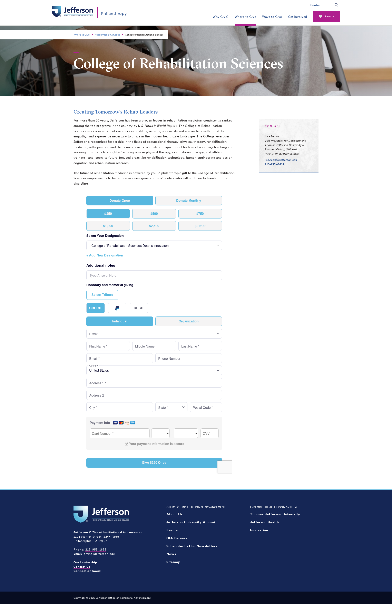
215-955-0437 (274, 164)
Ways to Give (272, 17)
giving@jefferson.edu (99, 554)
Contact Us (82, 566)
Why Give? (221, 17)
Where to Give (245, 17)
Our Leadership (85, 562)
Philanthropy (114, 13)
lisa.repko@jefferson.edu (281, 160)
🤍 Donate (326, 16)
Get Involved (297, 17)
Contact (316, 5)
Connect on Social (87, 571)
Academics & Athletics (107, 34)
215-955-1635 (95, 549)
